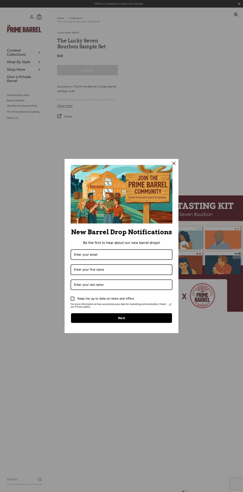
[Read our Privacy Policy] (170, 304)
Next (121, 318)
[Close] (173, 163)
